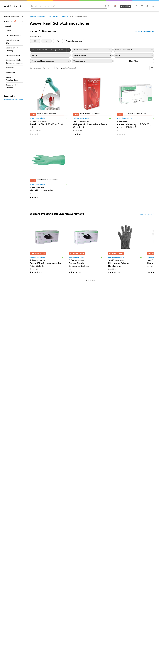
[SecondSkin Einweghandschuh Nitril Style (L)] (46, 248)
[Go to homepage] (12, 6)
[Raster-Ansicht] (147, 68)
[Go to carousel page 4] (92, 280)
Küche (8, 31)
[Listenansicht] (151, 68)
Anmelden (125, 6)
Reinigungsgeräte (13, 55)
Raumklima (10, 68)
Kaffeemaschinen (13, 35)
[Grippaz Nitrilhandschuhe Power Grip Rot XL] (92, 105)
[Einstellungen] (115, 6)
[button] (67, 118)
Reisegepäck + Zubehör (12, 86)
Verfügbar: (60, 68)
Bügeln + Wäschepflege (12, 78)
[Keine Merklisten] (147, 6)
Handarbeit (10, 72)
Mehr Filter (134, 61)
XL (58, 41)
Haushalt (7, 26)
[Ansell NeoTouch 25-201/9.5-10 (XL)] (48, 105)
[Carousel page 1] (86, 280)
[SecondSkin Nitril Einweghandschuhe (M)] (85, 248)
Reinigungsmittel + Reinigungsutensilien (14, 61)
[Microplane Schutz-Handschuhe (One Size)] (125, 248)
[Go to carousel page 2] (88, 280)
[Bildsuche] (106, 6)
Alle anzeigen (146, 214)
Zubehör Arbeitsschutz (13, 100)
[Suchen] (32, 6)
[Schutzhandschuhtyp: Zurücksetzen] (68, 50)
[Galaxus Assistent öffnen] (136, 6)
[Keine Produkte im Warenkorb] (153, 6)
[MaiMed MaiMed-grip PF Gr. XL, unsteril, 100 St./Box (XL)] (135, 105)
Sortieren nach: (36, 68)
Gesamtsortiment (11, 16)
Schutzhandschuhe (37, 118)
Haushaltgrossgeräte (13, 41)
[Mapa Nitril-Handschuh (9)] (48, 171)
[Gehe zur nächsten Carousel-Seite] (150, 248)
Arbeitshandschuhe (74, 41)
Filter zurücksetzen (146, 31)
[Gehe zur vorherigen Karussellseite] (31, 248)
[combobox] (47, 67)
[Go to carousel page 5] (94, 280)
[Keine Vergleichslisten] (142, 6)
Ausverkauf (9, 21)
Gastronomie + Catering (12, 49)
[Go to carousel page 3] (90, 280)
